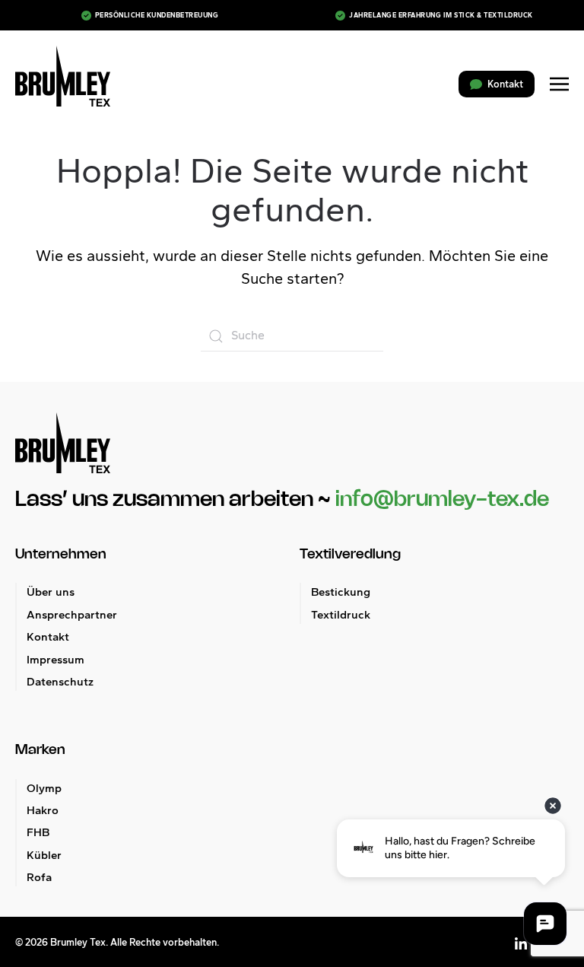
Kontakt (48, 637)
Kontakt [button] (505, 84)
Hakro (43, 810)
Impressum (55, 659)
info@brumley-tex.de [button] (442, 500)
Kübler (44, 855)
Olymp (44, 788)
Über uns (51, 592)
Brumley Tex (78, 942)
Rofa (39, 877)
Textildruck (340, 615)
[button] (559, 84)
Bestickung (340, 592)
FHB (38, 832)
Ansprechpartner (72, 615)
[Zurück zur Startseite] (62, 76)
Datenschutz (60, 682)
